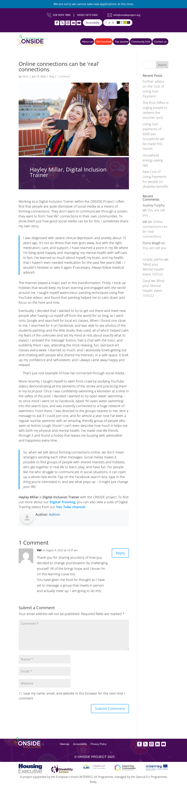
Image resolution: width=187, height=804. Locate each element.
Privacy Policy (98, 744)
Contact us (160, 41)
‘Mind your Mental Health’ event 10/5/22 (153, 269)
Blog (51, 76)
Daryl (146, 281)
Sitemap (64, 744)
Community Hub (140, 41)
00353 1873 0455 (87, 14)
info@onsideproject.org (126, 14)
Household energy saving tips (153, 160)
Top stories (121, 41)
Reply (120, 552)
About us (87, 41)
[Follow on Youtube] (79, 23)
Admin (25, 76)
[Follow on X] (62, 23)
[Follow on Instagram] (68, 23)
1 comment (63, 76)
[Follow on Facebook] (57, 23)
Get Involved (103, 41)
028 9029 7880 (61, 14)
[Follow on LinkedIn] (73, 23)
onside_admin (153, 259)
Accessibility (93, 22)
